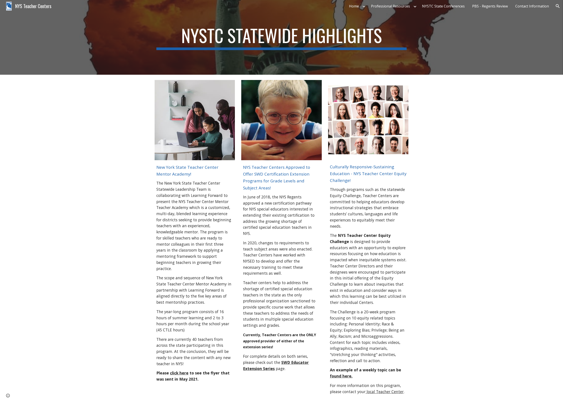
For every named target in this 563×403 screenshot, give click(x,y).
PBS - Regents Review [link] (490, 6)
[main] (281, 37)
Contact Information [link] (532, 6)
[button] (557, 6)
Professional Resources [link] (390, 6)
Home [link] (354, 6)
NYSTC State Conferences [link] (443, 6)
